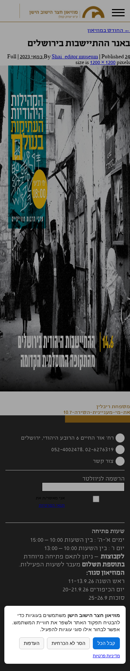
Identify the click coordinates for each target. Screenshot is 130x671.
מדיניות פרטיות (106, 656)
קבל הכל (106, 643)
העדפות (31, 643)
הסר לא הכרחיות (68, 643)
